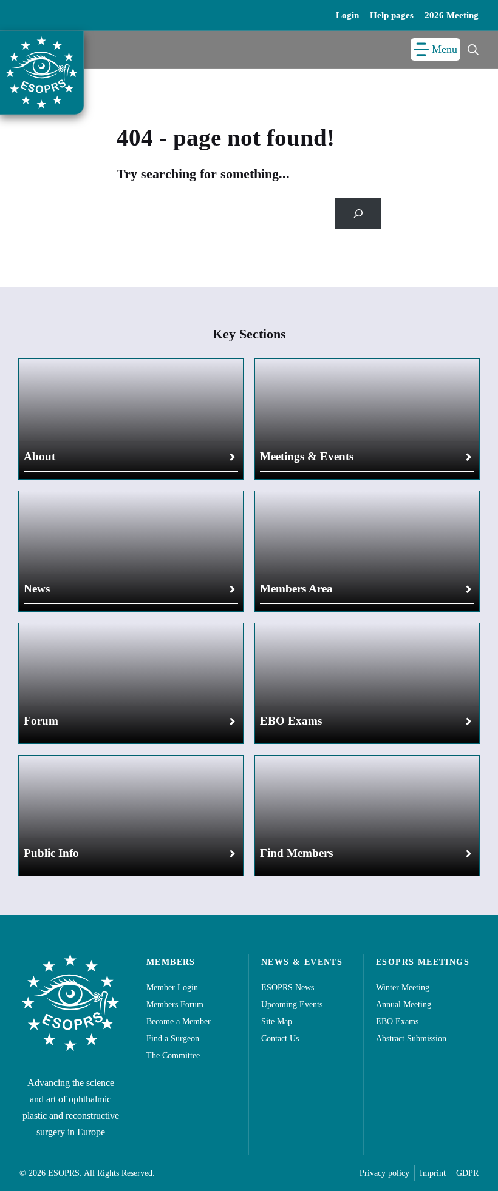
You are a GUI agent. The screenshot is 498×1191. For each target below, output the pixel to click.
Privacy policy (384, 1173)
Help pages (392, 15)
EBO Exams (291, 720)
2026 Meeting (452, 15)
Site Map (276, 1021)
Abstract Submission (411, 1038)
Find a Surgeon (172, 1038)
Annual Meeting (403, 1004)
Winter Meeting (402, 987)
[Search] (358, 213)
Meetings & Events (306, 456)
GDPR (467, 1173)
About (39, 456)
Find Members (296, 853)
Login (347, 15)
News (37, 588)
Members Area (296, 588)
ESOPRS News (287, 987)
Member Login (172, 987)
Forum (41, 720)
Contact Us (280, 1038)
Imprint (433, 1173)
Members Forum (174, 1004)
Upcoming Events (291, 1004)
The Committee (173, 1055)
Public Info (51, 853)
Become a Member (178, 1021)
